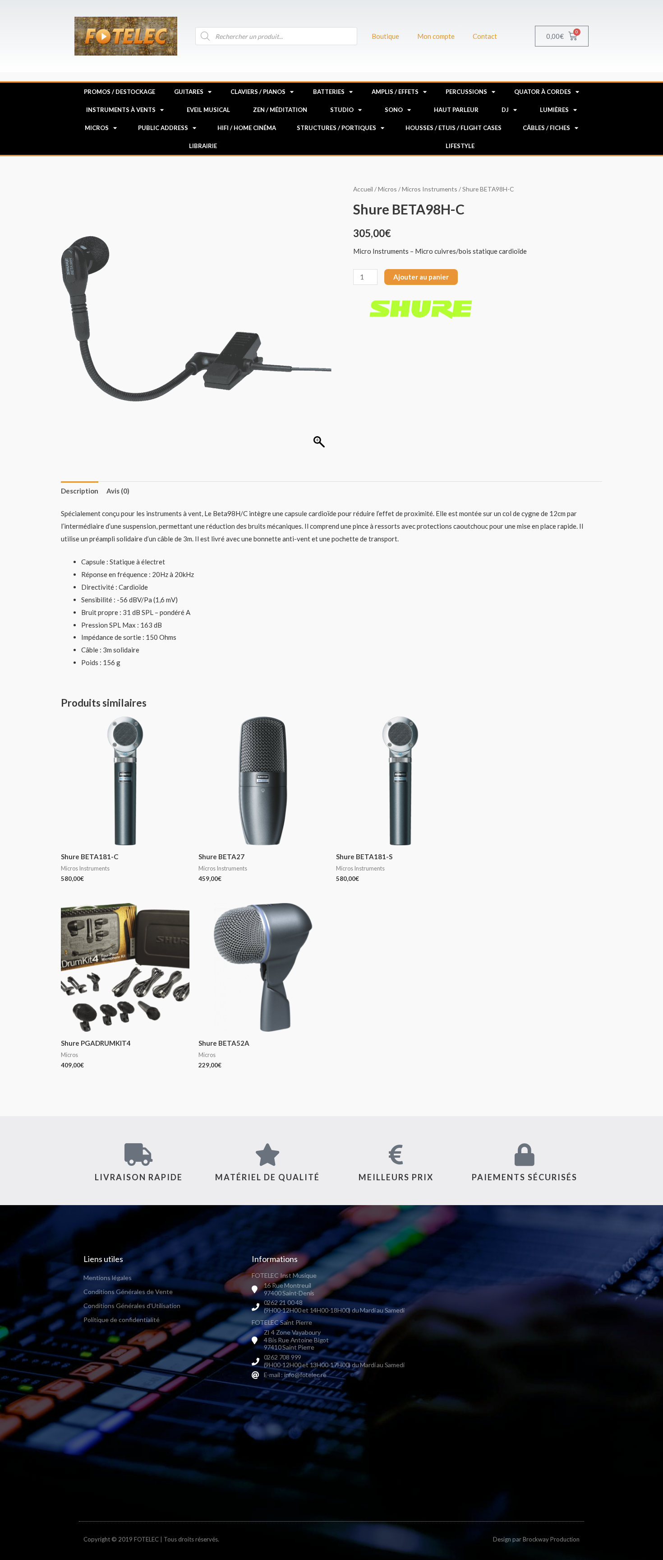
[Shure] (420, 308)
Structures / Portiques (336, 127)
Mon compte (436, 36)
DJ (505, 109)
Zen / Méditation (280, 109)
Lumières (554, 109)
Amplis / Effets (395, 91)
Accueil (363, 189)
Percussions (466, 91)
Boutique (385, 36)
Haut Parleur (456, 109)
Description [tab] (79, 491)
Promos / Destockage (119, 91)
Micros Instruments (429, 189)
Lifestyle (460, 145)
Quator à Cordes (542, 91)
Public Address (163, 127)
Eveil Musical (208, 109)
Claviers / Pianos (257, 91)
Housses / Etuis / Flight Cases (453, 127)
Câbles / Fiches (546, 127)
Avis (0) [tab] (117, 491)
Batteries (329, 91)
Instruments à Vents (121, 109)
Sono (394, 109)
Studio (342, 109)
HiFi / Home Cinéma (246, 127)
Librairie (203, 145)
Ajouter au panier (421, 277)
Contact (485, 36)
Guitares (188, 91)
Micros (97, 127)
